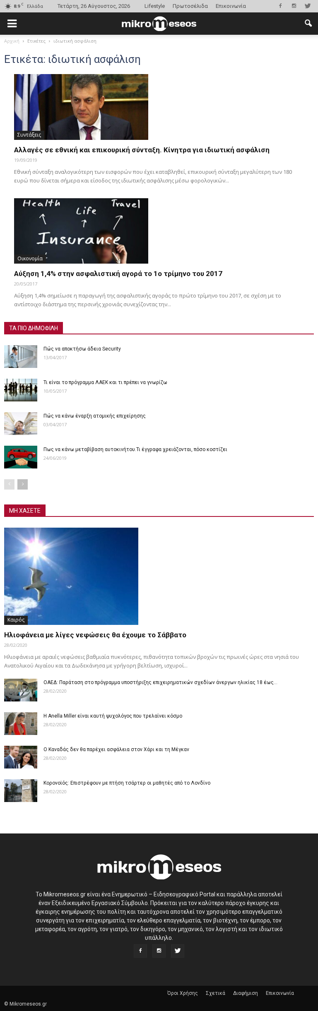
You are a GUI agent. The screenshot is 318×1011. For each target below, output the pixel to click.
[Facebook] (280, 6)
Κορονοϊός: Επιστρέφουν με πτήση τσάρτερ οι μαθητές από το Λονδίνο (126, 783)
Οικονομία (30, 258)
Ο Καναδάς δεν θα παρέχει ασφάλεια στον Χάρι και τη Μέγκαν (116, 749)
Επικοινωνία (231, 6)
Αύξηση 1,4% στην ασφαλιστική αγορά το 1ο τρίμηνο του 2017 (118, 273)
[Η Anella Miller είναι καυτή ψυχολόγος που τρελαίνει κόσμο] (20, 723)
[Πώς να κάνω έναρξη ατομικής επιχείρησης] (20, 423)
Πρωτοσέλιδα (190, 6)
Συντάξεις (29, 134)
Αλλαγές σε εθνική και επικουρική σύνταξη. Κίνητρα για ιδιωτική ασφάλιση (142, 150)
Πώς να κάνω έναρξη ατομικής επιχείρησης (94, 416)
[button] (308, 24)
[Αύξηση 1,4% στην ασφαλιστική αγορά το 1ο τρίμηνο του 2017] (159, 231)
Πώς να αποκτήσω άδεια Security (82, 349)
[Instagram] (294, 6)
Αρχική (11, 41)
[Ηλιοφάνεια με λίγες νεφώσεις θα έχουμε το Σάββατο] (159, 576)
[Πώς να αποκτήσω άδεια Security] (20, 356)
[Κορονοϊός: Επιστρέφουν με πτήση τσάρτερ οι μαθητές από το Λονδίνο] (20, 790)
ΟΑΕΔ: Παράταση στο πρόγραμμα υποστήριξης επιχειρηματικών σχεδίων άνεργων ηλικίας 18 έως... (160, 682)
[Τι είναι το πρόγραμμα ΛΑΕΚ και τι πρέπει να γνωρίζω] (20, 390)
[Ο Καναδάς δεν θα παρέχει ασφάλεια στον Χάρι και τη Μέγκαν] (20, 757)
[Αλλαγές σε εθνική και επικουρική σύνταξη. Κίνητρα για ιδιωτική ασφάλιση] (159, 107)
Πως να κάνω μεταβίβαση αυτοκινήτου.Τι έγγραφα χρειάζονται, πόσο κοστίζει (135, 449)
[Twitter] (307, 6)
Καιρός (15, 619)
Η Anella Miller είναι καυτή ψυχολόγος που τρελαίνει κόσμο (112, 716)
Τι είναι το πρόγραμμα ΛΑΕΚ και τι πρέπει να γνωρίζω (105, 382)
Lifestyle (155, 6)
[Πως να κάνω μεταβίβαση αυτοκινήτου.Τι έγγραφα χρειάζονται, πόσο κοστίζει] (20, 457)
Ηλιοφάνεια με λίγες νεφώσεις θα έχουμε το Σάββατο (95, 635)
